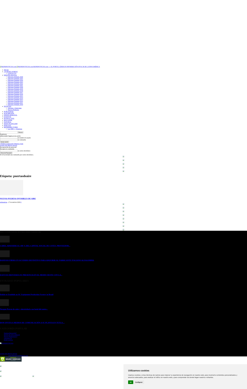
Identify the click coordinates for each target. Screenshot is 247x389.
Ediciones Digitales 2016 (15, 94)
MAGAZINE (8, 120)
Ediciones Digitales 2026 (15, 77)
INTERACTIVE (9, 118)
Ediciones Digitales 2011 (15, 103)
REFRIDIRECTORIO (11, 127)
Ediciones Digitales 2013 (15, 99)
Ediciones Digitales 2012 (15, 101)
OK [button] (131, 382)
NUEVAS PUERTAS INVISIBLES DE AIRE (18, 199)
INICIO (6, 70)
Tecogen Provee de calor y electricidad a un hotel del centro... (24, 309)
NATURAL (7, 122)
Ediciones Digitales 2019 (15, 89)
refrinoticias (3, 202)
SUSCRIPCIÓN (9, 113)
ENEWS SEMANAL (10, 115)
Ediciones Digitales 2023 (15, 82)
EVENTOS (7, 117)
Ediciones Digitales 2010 (15, 104)
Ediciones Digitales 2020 (15, 87)
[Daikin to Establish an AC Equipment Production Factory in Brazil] (5, 291)
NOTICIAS (7, 106)
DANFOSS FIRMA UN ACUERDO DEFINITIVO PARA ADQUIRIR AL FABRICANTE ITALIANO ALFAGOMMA (47, 260)
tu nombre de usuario (24, 138)
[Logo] (8, 66)
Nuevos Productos (13, 110)
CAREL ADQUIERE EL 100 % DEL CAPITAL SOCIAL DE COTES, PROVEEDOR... (35, 246)
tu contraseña (22, 140)
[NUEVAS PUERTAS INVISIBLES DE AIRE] (11, 195)
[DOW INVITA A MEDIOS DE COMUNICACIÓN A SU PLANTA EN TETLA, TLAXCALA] (5, 319)
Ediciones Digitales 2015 (15, 96)
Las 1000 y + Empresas (15, 129)
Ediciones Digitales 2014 (15, 98)
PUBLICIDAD (8, 111)
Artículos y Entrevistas (15, 108)
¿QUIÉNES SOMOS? (11, 71)
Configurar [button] (139, 382)
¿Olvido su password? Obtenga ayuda (11, 144)
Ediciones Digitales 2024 (15, 80)
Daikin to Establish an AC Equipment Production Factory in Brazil (26, 294)
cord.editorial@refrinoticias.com (18, 355)
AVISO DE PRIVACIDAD (8, 145)
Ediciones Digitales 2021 (15, 85)
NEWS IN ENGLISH (10, 124)
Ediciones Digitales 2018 (15, 91)
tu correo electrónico (24, 151)
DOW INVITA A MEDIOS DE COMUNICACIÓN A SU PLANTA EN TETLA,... (32, 323)
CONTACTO (12, 73)
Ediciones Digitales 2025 (15, 78)
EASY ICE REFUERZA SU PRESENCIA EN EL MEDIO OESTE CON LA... (31, 275)
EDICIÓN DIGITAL (10, 75)
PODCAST (7, 125)
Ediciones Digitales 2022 (15, 84)
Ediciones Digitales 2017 (15, 92)
